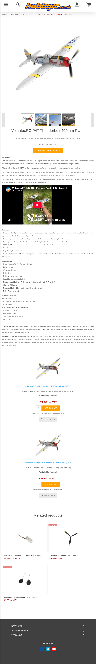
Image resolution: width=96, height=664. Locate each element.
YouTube (54, 649)
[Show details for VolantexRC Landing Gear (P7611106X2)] (25, 579)
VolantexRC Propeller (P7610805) (63, 556)
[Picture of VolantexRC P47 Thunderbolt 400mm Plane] (27, 120)
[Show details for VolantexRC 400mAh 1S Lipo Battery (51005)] (25, 537)
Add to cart (50, 408)
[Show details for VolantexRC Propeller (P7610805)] (71, 537)
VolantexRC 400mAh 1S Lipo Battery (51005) (22, 556)
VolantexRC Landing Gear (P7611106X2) (20, 597)
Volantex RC (53, 144)
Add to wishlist (49, 419)
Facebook (42, 649)
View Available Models (48, 150)
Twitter (48, 649)
